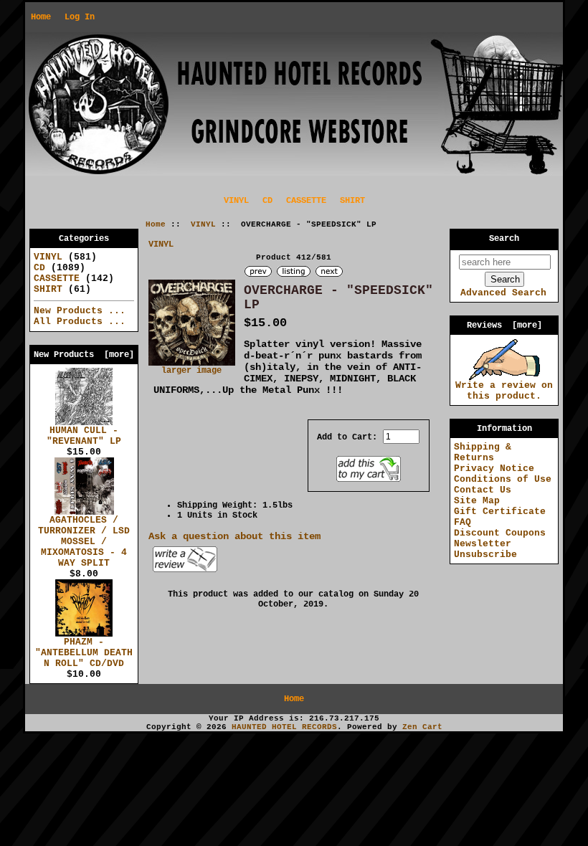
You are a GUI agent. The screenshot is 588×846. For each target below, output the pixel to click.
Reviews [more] (504, 325)
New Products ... (79, 310)
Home (41, 17)
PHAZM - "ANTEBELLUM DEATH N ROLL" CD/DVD (84, 653)
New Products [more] (84, 355)
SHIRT (352, 201)
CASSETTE (306, 201)
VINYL (203, 224)
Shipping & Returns (482, 452)
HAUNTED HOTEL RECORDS (284, 727)
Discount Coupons (500, 533)
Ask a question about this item (234, 536)
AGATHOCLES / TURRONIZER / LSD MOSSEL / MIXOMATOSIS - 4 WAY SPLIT (84, 542)
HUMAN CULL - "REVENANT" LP (84, 436)
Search (504, 239)
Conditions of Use (502, 479)
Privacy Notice (494, 468)
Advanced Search (503, 292)
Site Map (477, 500)
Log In (80, 17)
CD (267, 201)
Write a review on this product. (504, 390)
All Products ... (79, 321)
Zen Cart (422, 727)
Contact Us (482, 490)
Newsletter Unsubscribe (485, 549)
